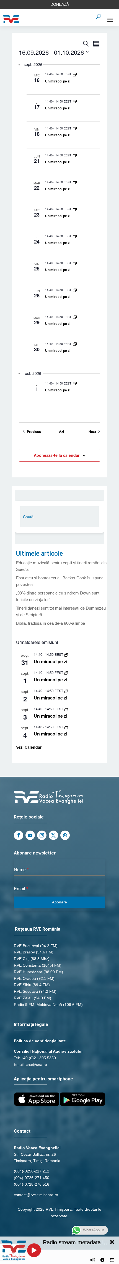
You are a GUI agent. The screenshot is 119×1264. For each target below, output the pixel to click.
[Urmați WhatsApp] (65, 835)
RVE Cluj (21, 958)
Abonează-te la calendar (56, 455)
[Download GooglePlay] (82, 1104)
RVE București (26, 946)
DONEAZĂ (59, 4)
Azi (61, 431)
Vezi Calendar (29, 747)
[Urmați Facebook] (18, 835)
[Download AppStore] (36, 1104)
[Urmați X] (53, 835)
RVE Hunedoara (28, 972)
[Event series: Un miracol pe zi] (75, 74)
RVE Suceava (26, 991)
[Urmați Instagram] (41, 835)
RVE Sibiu (22, 985)
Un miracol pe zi (57, 81)
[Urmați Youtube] (30, 835)
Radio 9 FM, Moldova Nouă (38, 1004)
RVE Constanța (27, 965)
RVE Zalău (23, 998)
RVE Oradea (25, 978)
